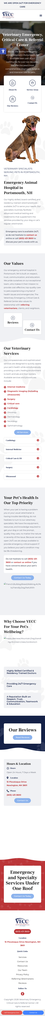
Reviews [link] (22, 983)
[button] (41, 15)
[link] (3, 51)
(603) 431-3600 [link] (26, 238)
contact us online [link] (22, 562)
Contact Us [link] (22, 961)
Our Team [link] (22, 970)
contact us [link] (31, 235)
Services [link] (23, 957)
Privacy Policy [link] (22, 974)
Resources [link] (23, 966)
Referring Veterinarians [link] (23, 979)
